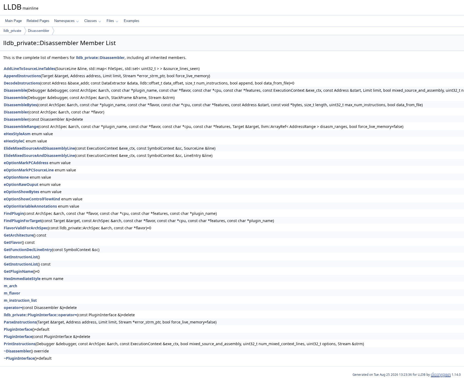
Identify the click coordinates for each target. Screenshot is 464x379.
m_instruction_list (20, 300)
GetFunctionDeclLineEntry (28, 249)
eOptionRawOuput (21, 184)
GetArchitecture (18, 235)
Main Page (13, 21)
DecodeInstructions (22, 83)
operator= (13, 307)
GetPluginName (18, 271)
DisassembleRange (21, 126)
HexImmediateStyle (22, 278)
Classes (90, 21)
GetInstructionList (21, 256)
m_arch (10, 285)
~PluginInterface (19, 358)
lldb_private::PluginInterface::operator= (40, 314)
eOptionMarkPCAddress (26, 162)
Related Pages (38, 21)
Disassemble (15, 90)
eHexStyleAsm (17, 133)
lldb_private (12, 31)
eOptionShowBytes (21, 191)
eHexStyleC (14, 140)
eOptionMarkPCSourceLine (29, 169)
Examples (131, 21)
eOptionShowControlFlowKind (32, 198)
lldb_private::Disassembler (100, 57)
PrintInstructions (19, 343)
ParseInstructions (20, 322)
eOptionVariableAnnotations (30, 206)
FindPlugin (14, 213)
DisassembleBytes (20, 104)
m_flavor (12, 293)
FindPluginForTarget (23, 220)
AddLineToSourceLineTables (29, 68)
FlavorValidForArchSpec (26, 227)
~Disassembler (17, 351)
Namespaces (64, 21)
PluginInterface (18, 329)
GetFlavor (13, 242)
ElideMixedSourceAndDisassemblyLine (39, 148)
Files (110, 21)
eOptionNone (16, 177)
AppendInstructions (22, 75)
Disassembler (38, 31)
